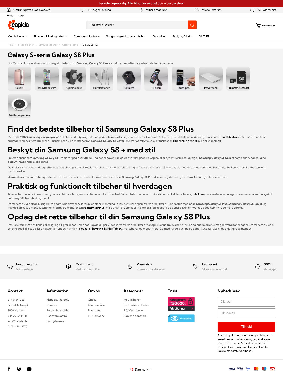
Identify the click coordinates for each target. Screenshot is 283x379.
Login (21, 15)
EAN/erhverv (96, 315)
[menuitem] (17, 36)
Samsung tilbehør (48, 44)
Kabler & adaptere (135, 315)
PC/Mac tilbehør (134, 310)
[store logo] (18, 25)
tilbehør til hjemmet (185, 140)
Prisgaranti (94, 310)
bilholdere (198, 194)
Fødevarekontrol (57, 315)
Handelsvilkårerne (58, 299)
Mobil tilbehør (26, 44)
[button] (144, 369)
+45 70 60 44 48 (18, 315)
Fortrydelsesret (56, 321)
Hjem (11, 44)
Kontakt (11, 15)
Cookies (52, 305)
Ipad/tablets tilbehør (136, 305)
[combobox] (141, 25)
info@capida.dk (17, 321)
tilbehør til (100, 228)
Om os (92, 299)
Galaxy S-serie (70, 44)
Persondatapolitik (57, 310)
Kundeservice (96, 305)
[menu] (141, 36)
